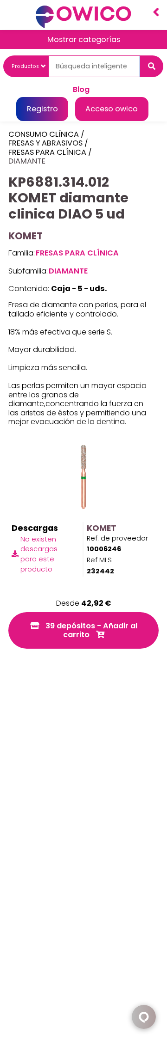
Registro (42, 108)
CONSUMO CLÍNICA (43, 134)
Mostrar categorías (83, 39)
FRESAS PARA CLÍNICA (47, 152)
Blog (81, 89)
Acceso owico (111, 108)
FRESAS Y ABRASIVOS (45, 143)
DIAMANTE (26, 161)
